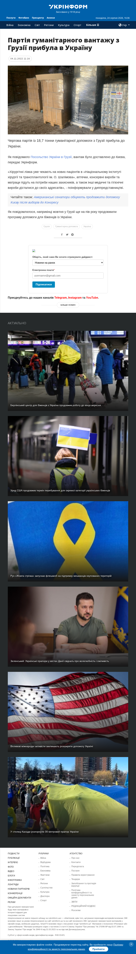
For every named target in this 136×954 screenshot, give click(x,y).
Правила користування (83, 875)
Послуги (11, 17)
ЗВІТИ (74, 902)
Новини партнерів (19, 889)
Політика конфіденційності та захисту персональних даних (82, 894)
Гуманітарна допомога (66, 226)
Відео (11, 871)
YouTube (92, 297)
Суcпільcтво (46, 887)
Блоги (11, 875)
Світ (37, 25)
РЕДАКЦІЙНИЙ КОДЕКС (83, 906)
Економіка (24, 25)
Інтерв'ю (13, 862)
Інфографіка (15, 880)
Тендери (75, 879)
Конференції (15, 893)
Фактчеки (45, 875)
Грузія (47, 226)
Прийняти (98, 949)
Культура (63, 25)
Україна (87, 226)
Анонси (51, 17)
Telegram (60, 297)
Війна (10, 25)
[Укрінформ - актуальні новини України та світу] (68, 6)
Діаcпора (45, 896)
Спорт (77, 25)
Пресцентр (38, 17)
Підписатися (44, 284)
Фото (11, 867)
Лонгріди (13, 884)
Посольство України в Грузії (51, 157)
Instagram (75, 297)
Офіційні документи (19, 898)
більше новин (68, 305)
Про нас (75, 858)
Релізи (11, 902)
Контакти (76, 862)
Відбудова (45, 862)
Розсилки (76, 910)
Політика (44, 866)
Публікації (13, 858)
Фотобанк (23, 17)
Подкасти (13, 853)
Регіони (49, 25)
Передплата (77, 866)
